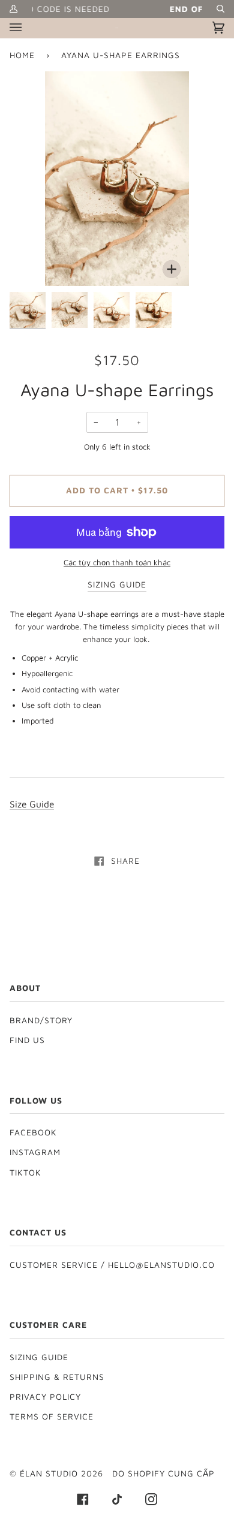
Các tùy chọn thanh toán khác (117, 562)
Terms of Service (52, 1416)
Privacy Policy (45, 1397)
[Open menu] (28, 28)
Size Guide (32, 803)
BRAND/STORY (41, 1020)
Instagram (35, 1152)
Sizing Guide (39, 1357)
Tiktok (25, 1172)
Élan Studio (50, 1473)
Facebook (33, 1132)
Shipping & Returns (57, 1377)
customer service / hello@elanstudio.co (112, 1265)
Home (22, 55)
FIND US (27, 1040)
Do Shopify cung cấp (163, 1473)
